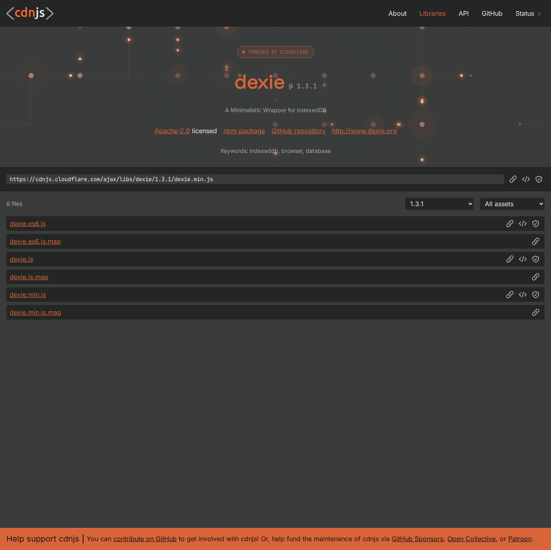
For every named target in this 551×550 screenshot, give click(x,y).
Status (525, 13)
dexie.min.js (28, 294)
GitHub (492, 13)
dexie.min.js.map (35, 312)
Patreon (520, 539)
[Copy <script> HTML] (526, 179)
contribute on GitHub (145, 539)
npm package (244, 131)
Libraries (433, 13)
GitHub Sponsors (417, 539)
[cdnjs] (30, 13)
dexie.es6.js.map (35, 241)
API (464, 13)
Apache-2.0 (172, 131)
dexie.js (21, 259)
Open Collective (471, 539)
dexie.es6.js (28, 223)
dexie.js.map (29, 276)
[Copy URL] (513, 179)
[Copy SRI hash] (539, 179)
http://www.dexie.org (364, 131)
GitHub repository (298, 131)
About (397, 13)
